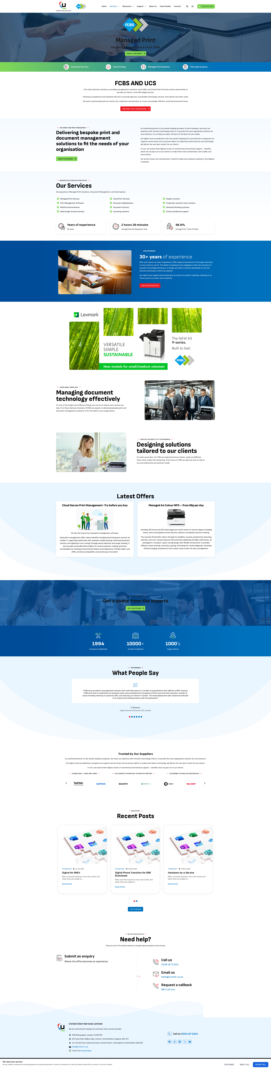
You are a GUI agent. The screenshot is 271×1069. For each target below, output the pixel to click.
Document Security (79, 67)
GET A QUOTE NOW (134, 608)
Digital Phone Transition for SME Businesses (133, 874)
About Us (153, 6)
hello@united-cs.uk (172, 976)
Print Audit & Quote (198, 67)
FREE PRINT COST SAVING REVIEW (134, 109)
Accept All (260, 1064)
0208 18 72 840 (169, 964)
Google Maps (86, 1051)
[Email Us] (192, 6)
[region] (135, 1064)
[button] (129, 717)
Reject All (245, 1064)
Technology (67, 869)
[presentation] (66, 783)
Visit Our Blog (135, 909)
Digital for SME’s (71, 872)
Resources (127, 6)
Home (104, 6)
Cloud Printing (119, 67)
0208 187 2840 (189, 1033)
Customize (229, 1064)
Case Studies (165, 6)
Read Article (67, 884)
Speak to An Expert (134, 54)
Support (140, 6)
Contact (177, 6)
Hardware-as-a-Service (181, 872)
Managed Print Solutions (159, 67)
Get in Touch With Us (149, 286)
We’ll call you (168, 989)
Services (113, 6)
